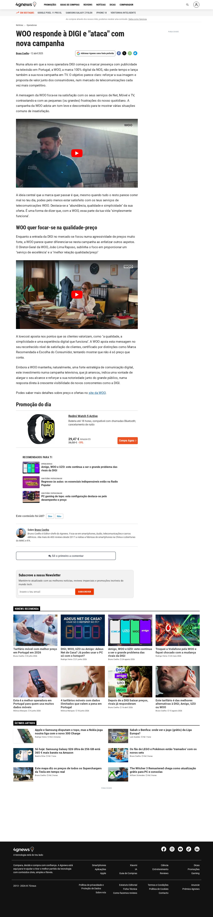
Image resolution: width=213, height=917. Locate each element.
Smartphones (99, 865)
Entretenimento (160, 869)
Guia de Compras (128, 873)
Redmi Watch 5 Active (83, 416)
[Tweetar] (124, 53)
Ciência (164, 865)
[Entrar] (196, 5)
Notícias (101, 4)
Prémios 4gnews (191, 889)
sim (50, 516)
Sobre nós (101, 892)
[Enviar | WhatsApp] (130, 53)
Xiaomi (133, 865)
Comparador (126, 4)
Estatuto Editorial (128, 885)
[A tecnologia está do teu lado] (26, 4)
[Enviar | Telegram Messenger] (135, 53)
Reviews (88, 4)
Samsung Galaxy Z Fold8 (79, 12)
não (59, 516)
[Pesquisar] (187, 4)
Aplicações (100, 869)
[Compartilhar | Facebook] (119, 53)
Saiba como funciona (137, 19)
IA (136, 869)
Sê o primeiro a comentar (68, 555)
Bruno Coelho (22, 53)
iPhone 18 (101, 12)
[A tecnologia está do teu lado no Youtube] (180, 849)
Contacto (163, 893)
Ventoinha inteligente (123, 12)
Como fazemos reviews (125, 893)
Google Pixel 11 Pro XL (50, 12)
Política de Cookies (158, 889)
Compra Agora (126, 440)
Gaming (195, 873)
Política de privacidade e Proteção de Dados (91, 887)
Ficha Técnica (130, 889)
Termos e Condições (158, 885)
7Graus (32, 885)
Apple (103, 873)
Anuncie (195, 885)
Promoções (50, 4)
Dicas (113, 4)
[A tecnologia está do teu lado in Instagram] (172, 849)
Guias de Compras (70, 4)
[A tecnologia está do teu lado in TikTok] (188, 849)
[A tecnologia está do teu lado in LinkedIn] (197, 849)
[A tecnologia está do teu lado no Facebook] (163, 849)
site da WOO (97, 393)
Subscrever (84, 591)
